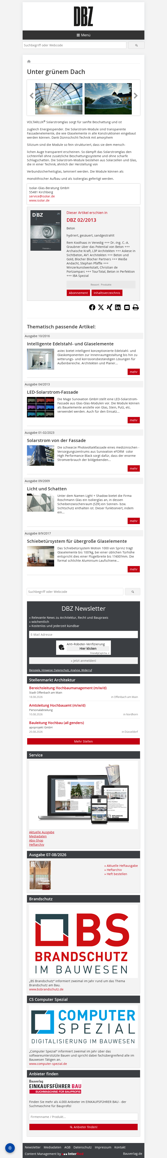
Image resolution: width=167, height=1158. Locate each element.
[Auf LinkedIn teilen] (118, 309)
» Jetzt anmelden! (83, 661)
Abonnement (78, 293)
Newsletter (33, 1147)
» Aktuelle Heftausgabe (121, 866)
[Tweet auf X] (101, 309)
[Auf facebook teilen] (92, 309)
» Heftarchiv (113, 870)
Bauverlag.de (132, 1153)
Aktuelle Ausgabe (41, 832)
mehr (134, 372)
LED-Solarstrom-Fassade (52, 392)
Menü (85, 35)
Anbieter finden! (85, 1127)
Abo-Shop (36, 840)
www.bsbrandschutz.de (46, 989)
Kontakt (119, 1147)
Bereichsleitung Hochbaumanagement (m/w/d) (68, 688)
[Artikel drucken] (135, 307)
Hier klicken (88, 648)
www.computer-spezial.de (48, 1064)
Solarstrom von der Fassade (56, 440)
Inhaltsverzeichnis (107, 293)
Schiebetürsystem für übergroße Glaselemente (77, 541)
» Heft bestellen (115, 874)
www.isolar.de (39, 200)
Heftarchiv (36, 844)
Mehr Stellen (83, 741)
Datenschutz (82, 1147)
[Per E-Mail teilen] (127, 307)
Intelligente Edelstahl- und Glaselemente (70, 344)
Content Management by (43, 1154)
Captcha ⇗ (99, 653)
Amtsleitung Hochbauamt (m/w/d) (57, 705)
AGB (67, 1147)
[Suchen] (136, 45)
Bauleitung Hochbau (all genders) (56, 722)
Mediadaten (38, 836)
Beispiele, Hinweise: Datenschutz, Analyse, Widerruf (60, 670)
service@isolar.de (42, 196)
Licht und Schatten (47, 489)
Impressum (103, 1147)
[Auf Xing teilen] (109, 309)
